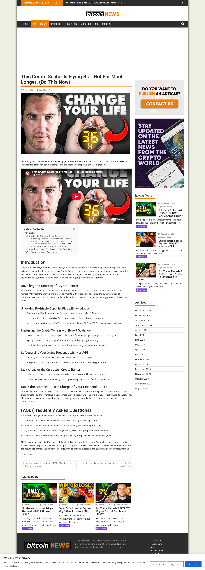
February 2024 (142, 359)
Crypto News (40, 24)
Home (26, 24)
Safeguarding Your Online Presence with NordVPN (52, 244)
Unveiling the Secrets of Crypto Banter (44, 236)
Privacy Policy (156, 550)
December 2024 (143, 310)
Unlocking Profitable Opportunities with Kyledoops (52, 238)
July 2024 (139, 334)
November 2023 (143, 373)
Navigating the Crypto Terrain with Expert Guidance (52, 241)
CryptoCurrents (104, 24)
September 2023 (143, 383)
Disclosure (157, 543)
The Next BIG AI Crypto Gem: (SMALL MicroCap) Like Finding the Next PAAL (47, 464)
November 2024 (143, 315)
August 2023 (141, 388)
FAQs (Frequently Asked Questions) (40, 252)
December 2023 (143, 369)
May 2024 (140, 344)
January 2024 (141, 364)
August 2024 (141, 330)
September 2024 (143, 325)
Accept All (193, 564)
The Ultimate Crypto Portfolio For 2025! (84, 2)
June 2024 (140, 339)
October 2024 (142, 320)
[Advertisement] (102, 49)
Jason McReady (44, 90)
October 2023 (142, 378)
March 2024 (141, 354)
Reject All (175, 564)
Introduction (30, 233)
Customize (157, 564)
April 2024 (140, 349)
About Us (86, 24)
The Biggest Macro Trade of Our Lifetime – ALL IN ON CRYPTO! (106, 464)
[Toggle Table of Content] (73, 229)
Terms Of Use (157, 547)
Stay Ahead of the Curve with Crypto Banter (49, 246)
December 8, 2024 (30, 505)
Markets (56, 24)
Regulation (71, 24)
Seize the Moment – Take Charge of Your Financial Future (52, 249)
